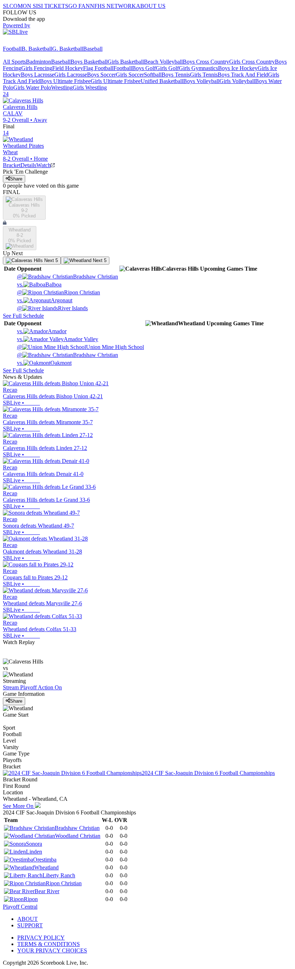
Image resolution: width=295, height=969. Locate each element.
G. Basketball (67, 49)
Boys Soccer (101, 75)
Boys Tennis (176, 75)
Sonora (34, 844)
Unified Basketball (162, 81)
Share (16, 179)
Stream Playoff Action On (32, 687)
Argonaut (44, 300)
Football (12, 49)
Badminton (38, 62)
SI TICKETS (53, 6)
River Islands (52, 308)
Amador (42, 331)
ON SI (30, 6)
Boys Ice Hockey (238, 68)
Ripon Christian (58, 292)
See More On (19, 806)
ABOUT (27, 919)
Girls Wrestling (90, 87)
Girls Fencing (36, 68)
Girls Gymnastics (198, 68)
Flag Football (98, 68)
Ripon (31, 899)
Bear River (47, 891)
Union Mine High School (80, 347)
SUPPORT (30, 925)
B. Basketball (37, 49)
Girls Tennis (204, 75)
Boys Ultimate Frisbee (65, 81)
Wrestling (62, 87)
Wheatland (46, 867)
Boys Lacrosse (37, 75)
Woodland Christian (77, 836)
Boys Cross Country (206, 62)
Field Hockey (67, 68)
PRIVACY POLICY (41, 937)
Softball (153, 75)
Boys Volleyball (201, 81)
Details (28, 165)
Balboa (39, 284)
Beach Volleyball (163, 62)
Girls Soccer (130, 75)
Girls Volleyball (237, 81)
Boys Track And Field (243, 75)
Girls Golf (167, 68)
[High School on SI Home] (30, 42)
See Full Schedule (23, 316)
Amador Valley (57, 339)
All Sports (14, 62)
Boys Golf (144, 68)
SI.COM (13, 6)
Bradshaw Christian (67, 277)
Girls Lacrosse (70, 75)
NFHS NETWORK (113, 6)
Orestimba (44, 860)
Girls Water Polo (32, 87)
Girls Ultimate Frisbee (116, 81)
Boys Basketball (89, 62)
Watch (43, 165)
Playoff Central (20, 907)
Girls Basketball (126, 62)
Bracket (12, 165)
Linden (34, 852)
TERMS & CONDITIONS (48, 944)
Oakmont (44, 363)
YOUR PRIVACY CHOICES (52, 950)
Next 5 (50, 260)
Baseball (93, 49)
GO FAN (79, 6)
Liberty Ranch (58, 875)
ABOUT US (150, 6)
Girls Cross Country (252, 62)
